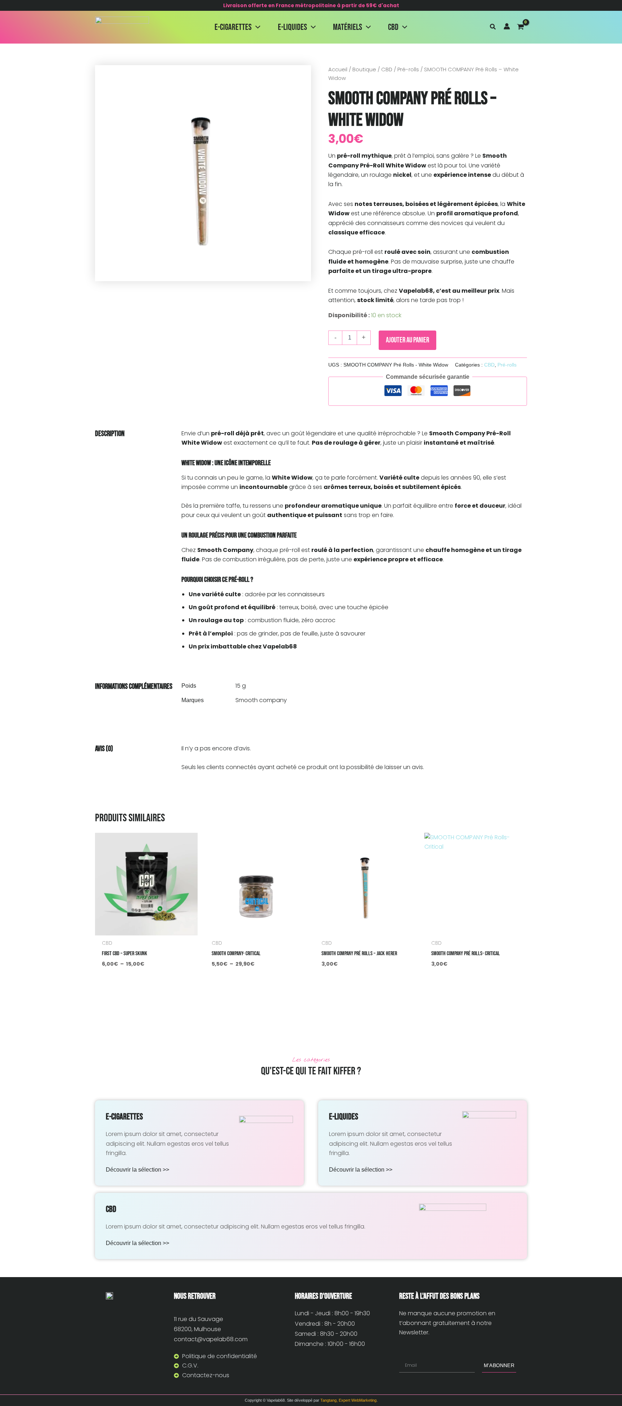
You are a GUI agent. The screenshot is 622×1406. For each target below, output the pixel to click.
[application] (256, 27)
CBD (386, 69)
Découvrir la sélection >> (137, 1170)
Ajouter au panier (407, 340)
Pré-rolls (408, 69)
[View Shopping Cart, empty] (522, 27)
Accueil (337, 69)
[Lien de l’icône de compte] (507, 26)
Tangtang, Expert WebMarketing (348, 1400)
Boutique (364, 69)
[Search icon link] (493, 27)
